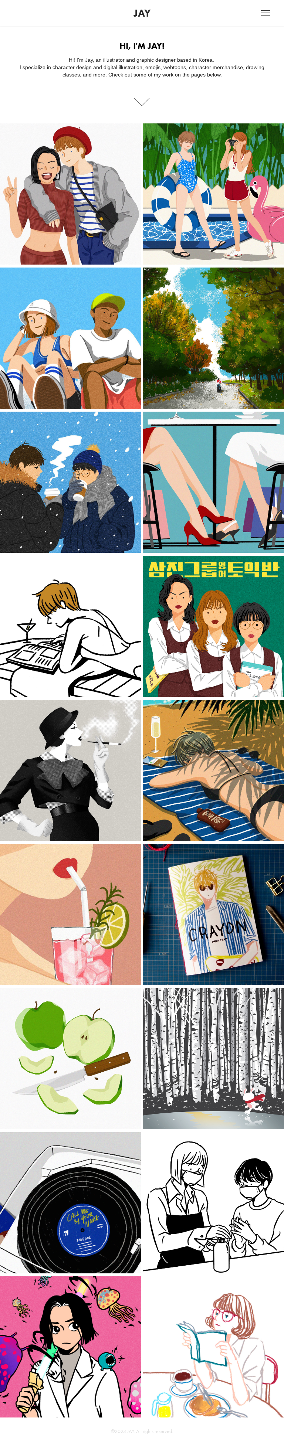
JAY (142, 13)
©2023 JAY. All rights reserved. (142, 1431)
